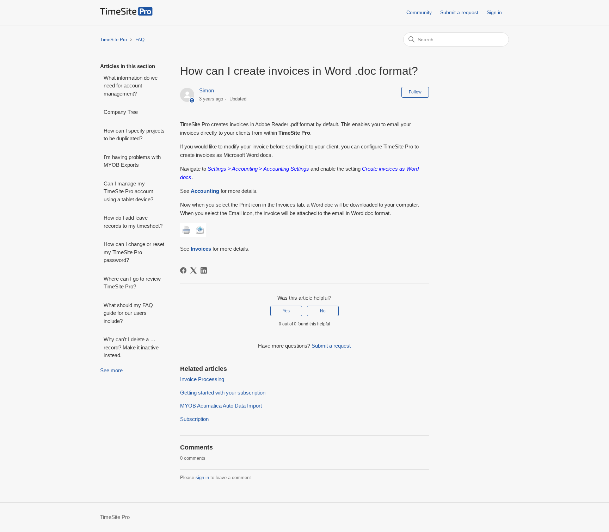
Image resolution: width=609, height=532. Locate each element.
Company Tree (121, 112)
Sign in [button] (494, 12)
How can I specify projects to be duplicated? (134, 135)
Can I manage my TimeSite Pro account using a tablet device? (128, 191)
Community (419, 12)
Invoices (201, 249)
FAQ (139, 39)
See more (111, 370)
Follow (415, 92)
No (323, 310)
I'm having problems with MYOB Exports (132, 161)
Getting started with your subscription (222, 393)
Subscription (194, 419)
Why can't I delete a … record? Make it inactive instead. (131, 347)
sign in (202, 477)
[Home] (126, 14)
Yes (286, 310)
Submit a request (459, 12)
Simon (206, 90)
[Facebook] (183, 270)
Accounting (205, 191)
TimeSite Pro (113, 39)
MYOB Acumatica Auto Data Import (221, 406)
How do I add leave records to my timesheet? (133, 222)
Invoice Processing (202, 379)
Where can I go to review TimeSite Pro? (132, 283)
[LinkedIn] (204, 270)
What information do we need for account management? (131, 86)
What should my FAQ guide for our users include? (128, 313)
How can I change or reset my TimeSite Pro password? (134, 252)
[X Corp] (193, 270)
